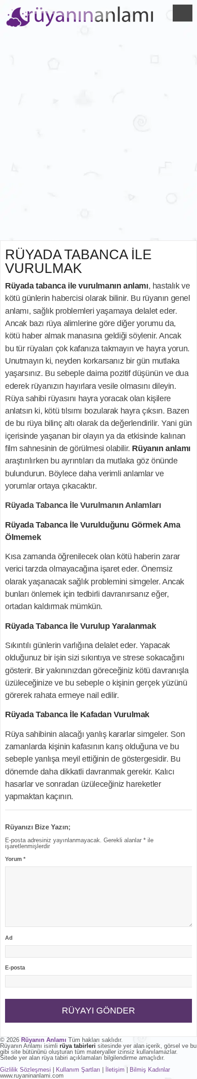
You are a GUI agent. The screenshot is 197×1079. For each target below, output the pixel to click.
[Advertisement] (98, 137)
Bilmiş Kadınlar (150, 1069)
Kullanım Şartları (78, 1069)
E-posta (15, 968)
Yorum (15, 859)
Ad (8, 938)
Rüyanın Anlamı (43, 1039)
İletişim (115, 1069)
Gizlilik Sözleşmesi (25, 1069)
